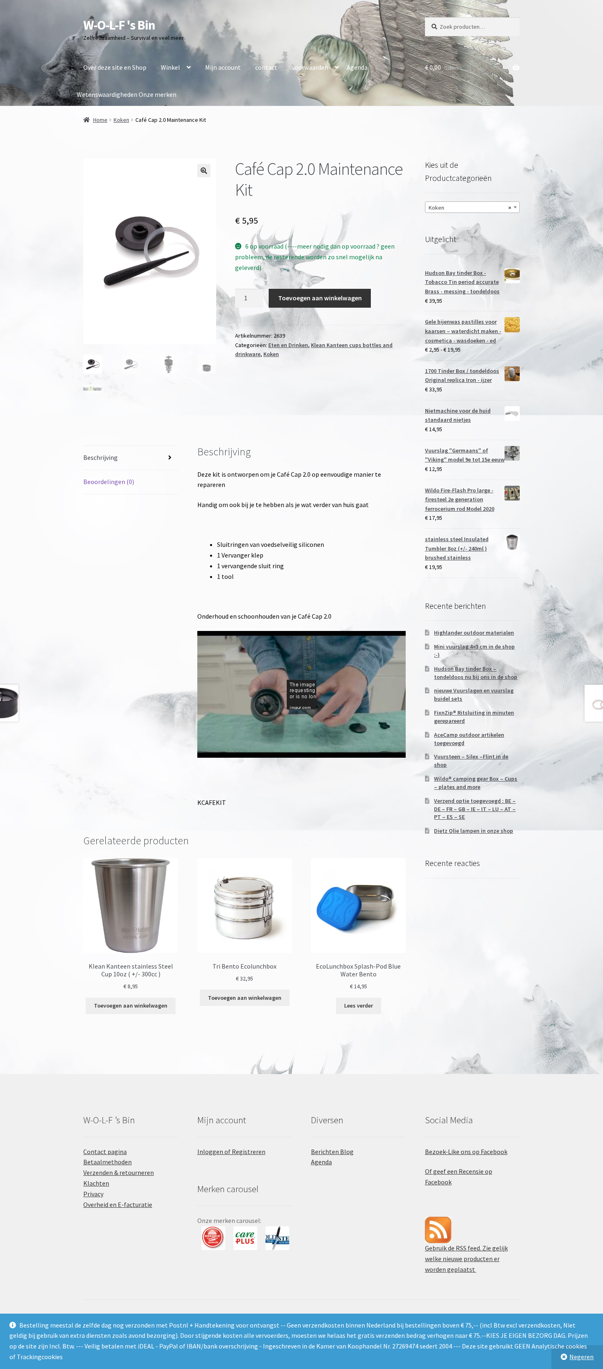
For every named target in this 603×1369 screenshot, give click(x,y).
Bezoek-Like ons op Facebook (466, 1151)
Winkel (170, 67)
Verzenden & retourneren (118, 1172)
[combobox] (472, 207)
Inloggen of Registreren (231, 1151)
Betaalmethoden (107, 1162)
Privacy (93, 1194)
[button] (203, 170)
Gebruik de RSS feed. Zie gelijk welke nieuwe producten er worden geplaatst (466, 1258)
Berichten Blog (332, 1151)
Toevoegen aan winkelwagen (320, 298)
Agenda (357, 67)
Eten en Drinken (288, 345)
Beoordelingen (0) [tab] (108, 482)
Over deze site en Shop (114, 67)
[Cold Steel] (277, 1238)
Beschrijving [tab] (100, 457)
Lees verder (358, 1005)
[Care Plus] (245, 1238)
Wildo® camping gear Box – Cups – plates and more (475, 783)
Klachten (96, 1183)
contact (266, 67)
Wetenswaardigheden (107, 94)
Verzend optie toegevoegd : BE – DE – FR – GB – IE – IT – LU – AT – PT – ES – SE (475, 809)
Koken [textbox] (470, 207)
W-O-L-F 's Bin (119, 25)
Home (100, 119)
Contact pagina (105, 1151)
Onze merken (157, 94)
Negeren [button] (581, 1357)
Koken (121, 119)
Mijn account (223, 67)
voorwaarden (310, 67)
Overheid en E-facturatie (117, 1204)
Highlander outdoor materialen (474, 632)
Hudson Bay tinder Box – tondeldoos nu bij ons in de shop (475, 673)
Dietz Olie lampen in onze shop (473, 830)
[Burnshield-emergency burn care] (213, 1238)
